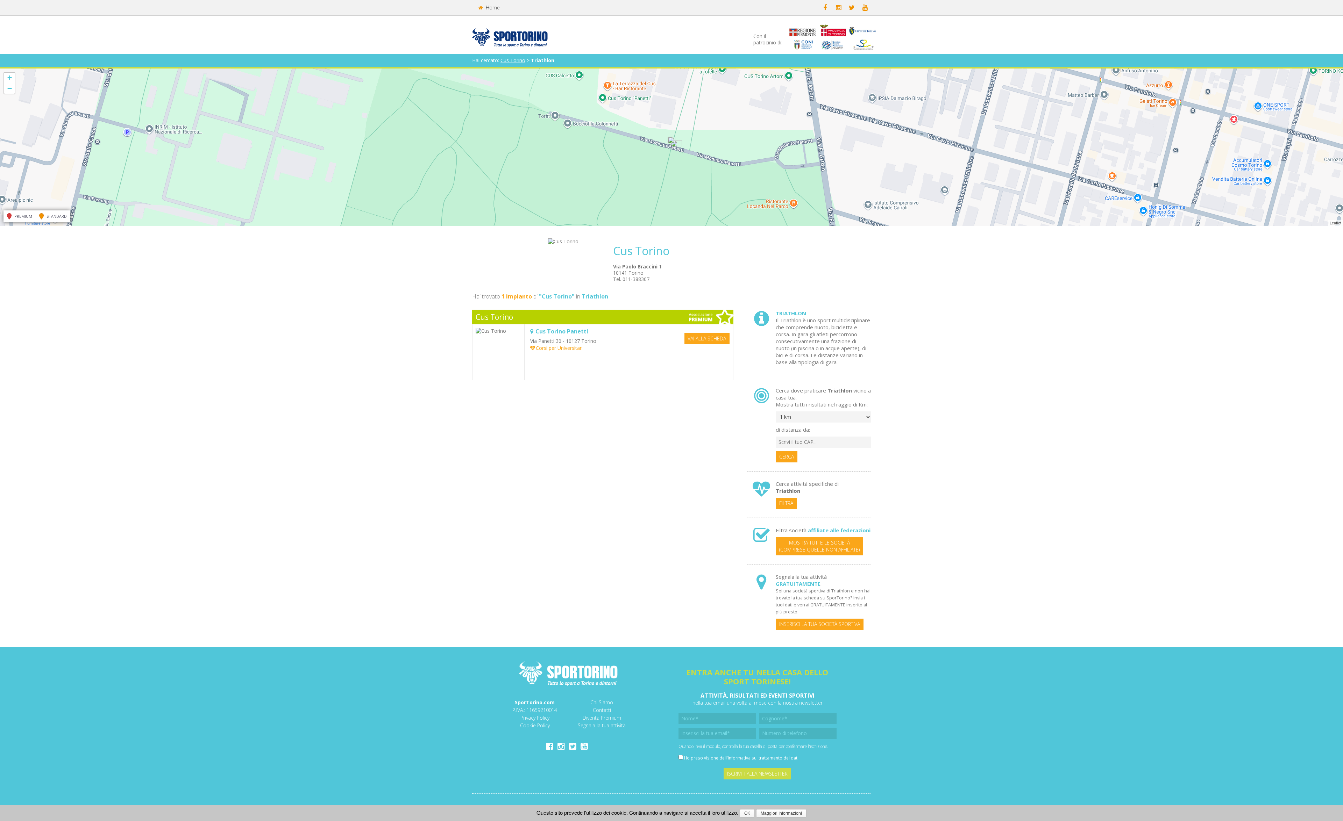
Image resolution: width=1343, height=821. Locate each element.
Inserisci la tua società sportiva (819, 624)
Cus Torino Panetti (561, 331)
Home (492, 7)
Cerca (786, 456)
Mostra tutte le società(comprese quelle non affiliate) (819, 546)
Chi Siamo (601, 702)
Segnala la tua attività (602, 725)
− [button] (9, 88)
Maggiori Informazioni (781, 813)
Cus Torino (512, 60)
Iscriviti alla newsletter (757, 773)
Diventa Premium (602, 717)
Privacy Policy (534, 717)
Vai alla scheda (707, 338)
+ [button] (9, 77)
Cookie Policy (535, 725)
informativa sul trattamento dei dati (763, 758)
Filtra (786, 503)
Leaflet (1335, 222)
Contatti (602, 710)
